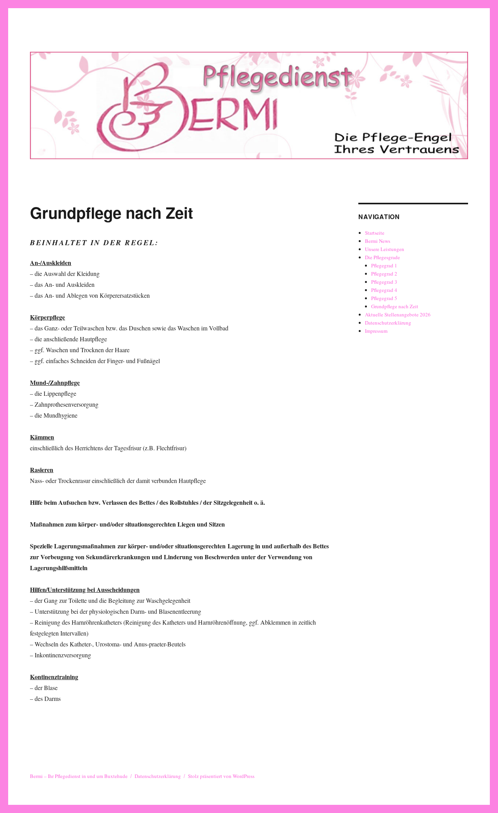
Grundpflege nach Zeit (394, 306)
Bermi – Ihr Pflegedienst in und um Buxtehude (79, 776)
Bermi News (377, 240)
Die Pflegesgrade (382, 257)
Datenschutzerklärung (388, 322)
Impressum (376, 330)
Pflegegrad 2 (384, 273)
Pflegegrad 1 (384, 265)
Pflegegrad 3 (384, 281)
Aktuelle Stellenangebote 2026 (398, 314)
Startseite (374, 232)
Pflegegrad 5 (384, 298)
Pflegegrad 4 (384, 289)
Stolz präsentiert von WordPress (221, 776)
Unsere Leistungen (384, 249)
